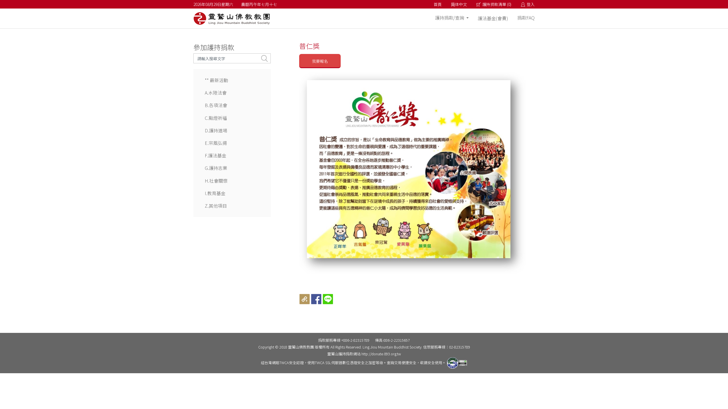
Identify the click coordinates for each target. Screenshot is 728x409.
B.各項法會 (216, 105)
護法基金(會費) (493, 18)
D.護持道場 (216, 130)
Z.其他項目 (216, 205)
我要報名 (320, 61)
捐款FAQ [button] (526, 17)
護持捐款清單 (496, 4)
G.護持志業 (216, 167)
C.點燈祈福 (216, 117)
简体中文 (459, 4)
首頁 (438, 4)
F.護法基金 (215, 155)
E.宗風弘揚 (216, 142)
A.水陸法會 (216, 92)
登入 (531, 4)
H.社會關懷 (216, 180)
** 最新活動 (216, 80)
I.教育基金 (215, 193)
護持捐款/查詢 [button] (450, 17)
